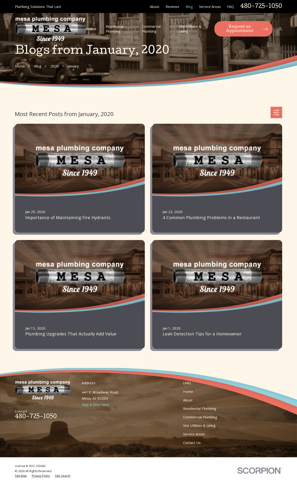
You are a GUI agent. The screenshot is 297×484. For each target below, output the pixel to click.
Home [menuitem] (91, 29)
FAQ (230, 6)
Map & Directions (95, 404)
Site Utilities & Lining (199, 425)
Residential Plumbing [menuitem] (114, 28)
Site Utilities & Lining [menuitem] (190, 28)
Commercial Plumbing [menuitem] (151, 28)
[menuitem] (21, 476)
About (154, 6)
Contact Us (192, 442)
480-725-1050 (261, 7)
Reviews (172, 6)
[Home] (50, 29)
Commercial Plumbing (200, 417)
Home (188, 391)
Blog (189, 6)
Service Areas (210, 6)
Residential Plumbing (199, 408)
